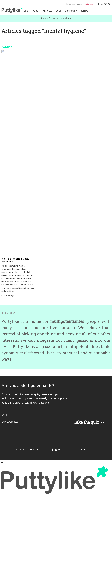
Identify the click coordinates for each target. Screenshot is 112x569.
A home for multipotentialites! (56, 18)
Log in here (88, 4)
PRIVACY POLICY (85, 449)
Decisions (6, 47)
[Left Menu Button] (2, 462)
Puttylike (12, 10)
